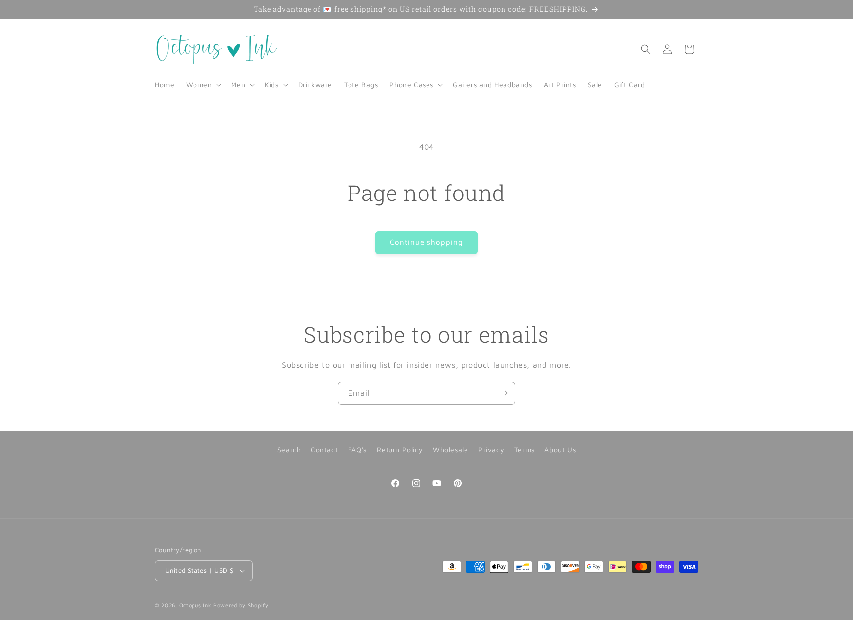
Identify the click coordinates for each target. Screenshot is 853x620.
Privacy (491, 449)
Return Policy (400, 449)
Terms (524, 449)
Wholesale (450, 449)
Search (289, 449)
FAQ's (357, 449)
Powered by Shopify (241, 605)
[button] (202, 85)
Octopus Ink (195, 605)
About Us (560, 449)
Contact (324, 449)
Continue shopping (426, 242)
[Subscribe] (504, 393)
